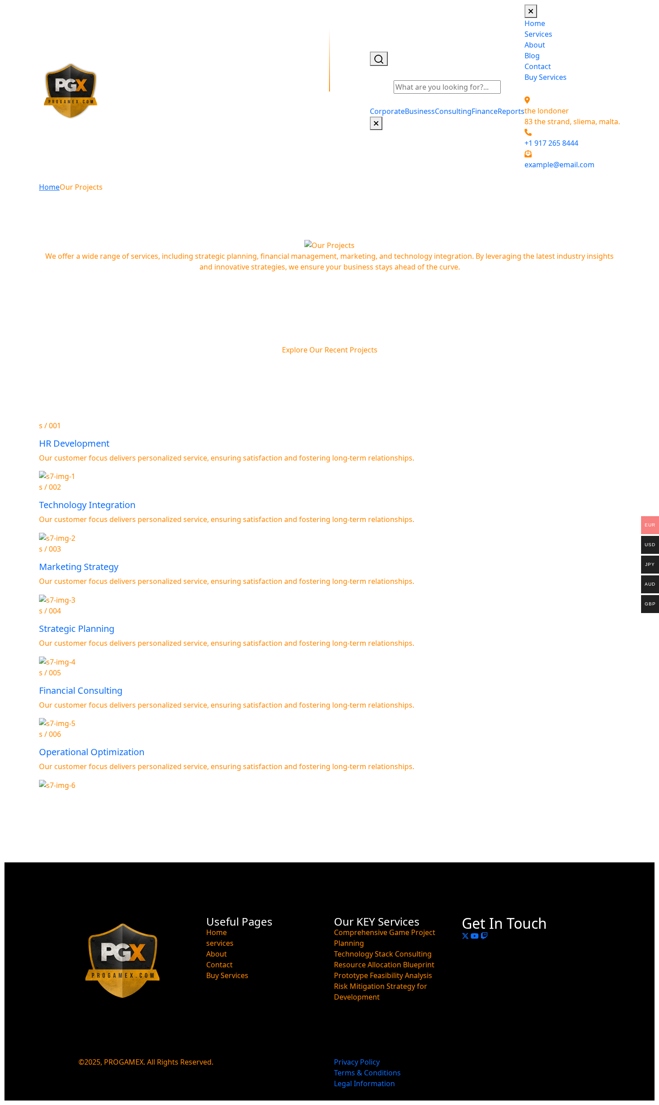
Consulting (453, 111)
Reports (511, 111)
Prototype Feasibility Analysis (383, 975)
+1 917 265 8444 (551, 143)
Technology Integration (87, 505)
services (220, 943)
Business (420, 111)
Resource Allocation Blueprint (384, 965)
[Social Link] (466, 936)
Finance (485, 111)
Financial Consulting (80, 690)
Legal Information (364, 1083)
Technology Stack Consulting (383, 954)
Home (535, 23)
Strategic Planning (76, 628)
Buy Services (546, 77)
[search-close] (376, 123)
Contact (538, 66)
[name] (531, 11)
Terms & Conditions (367, 1073)
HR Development (74, 443)
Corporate (387, 111)
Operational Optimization (91, 752)
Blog (532, 56)
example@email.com (559, 165)
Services (538, 34)
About (535, 45)
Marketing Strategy (78, 567)
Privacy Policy (357, 1062)
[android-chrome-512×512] (71, 91)
